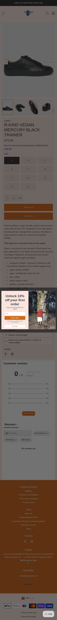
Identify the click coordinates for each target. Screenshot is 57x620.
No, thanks (15, 326)
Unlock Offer (15, 318)
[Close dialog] (54, 292)
